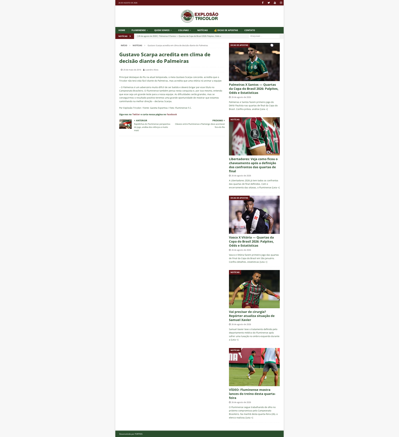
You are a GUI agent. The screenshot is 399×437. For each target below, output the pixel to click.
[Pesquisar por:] (264, 36)
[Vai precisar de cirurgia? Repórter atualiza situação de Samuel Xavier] (254, 289)
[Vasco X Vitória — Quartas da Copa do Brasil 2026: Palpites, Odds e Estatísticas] (254, 215)
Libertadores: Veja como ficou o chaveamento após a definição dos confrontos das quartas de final (253, 165)
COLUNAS (183, 30)
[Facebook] (262, 2)
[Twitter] (269, 2)
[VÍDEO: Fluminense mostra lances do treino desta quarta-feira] (254, 367)
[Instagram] (281, 2)
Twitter (136, 114)
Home (121, 30)
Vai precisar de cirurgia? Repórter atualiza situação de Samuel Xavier (252, 316)
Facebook (172, 114)
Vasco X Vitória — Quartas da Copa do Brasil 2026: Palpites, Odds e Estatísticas (251, 241)
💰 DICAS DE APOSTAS (226, 30)
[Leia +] (264, 109)
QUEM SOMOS (162, 30)
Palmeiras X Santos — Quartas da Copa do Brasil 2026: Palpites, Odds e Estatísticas (254, 88)
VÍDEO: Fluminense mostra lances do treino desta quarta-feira (252, 394)
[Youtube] (275, 2)
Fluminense (139, 30)
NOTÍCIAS (202, 30)
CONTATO (249, 30)
